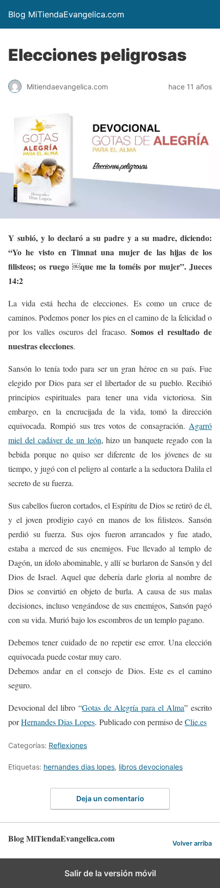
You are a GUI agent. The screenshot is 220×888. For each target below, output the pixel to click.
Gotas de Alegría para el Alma (133, 707)
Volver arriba (192, 843)
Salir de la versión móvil (110, 873)
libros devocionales (151, 766)
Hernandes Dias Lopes (58, 721)
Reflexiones (68, 745)
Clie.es (196, 721)
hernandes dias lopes (79, 766)
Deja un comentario (110, 798)
